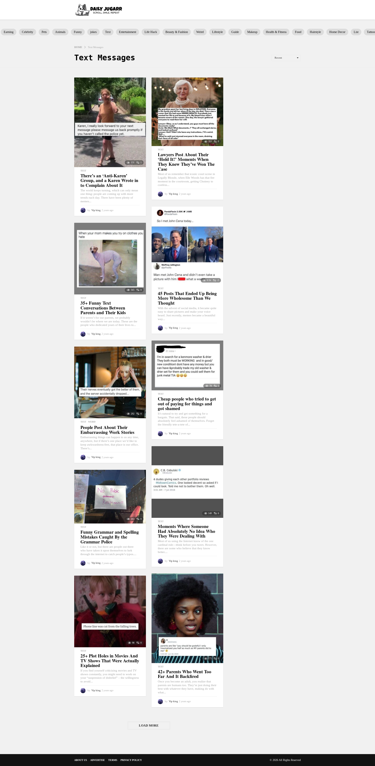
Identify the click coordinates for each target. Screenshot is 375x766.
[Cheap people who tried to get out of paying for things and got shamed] (187, 365)
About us (80, 760)
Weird (200, 32)
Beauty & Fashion (176, 32)
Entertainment (127, 32)
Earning (8, 32)
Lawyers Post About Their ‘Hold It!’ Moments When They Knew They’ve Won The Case (186, 161)
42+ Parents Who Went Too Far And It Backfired (184, 674)
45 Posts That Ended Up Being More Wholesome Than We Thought (187, 298)
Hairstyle (315, 32)
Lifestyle (217, 32)
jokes (93, 32)
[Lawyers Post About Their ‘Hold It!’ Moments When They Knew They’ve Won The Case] (187, 112)
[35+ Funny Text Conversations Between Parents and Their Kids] (110, 258)
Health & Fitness (276, 32)
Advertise (97, 760)
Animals (60, 32)
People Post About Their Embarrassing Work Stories (107, 429)
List (356, 32)
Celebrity (27, 32)
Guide (235, 32)
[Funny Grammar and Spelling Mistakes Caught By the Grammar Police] (110, 496)
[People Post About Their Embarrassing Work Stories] (110, 382)
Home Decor (337, 32)
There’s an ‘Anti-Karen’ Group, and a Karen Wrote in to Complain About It (109, 180)
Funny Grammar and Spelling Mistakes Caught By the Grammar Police (109, 537)
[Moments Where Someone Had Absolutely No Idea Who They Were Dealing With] (187, 482)
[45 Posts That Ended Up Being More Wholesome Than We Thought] (187, 246)
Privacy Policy (131, 760)
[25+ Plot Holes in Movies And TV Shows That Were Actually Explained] (110, 611)
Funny (78, 32)
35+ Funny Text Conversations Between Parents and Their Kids (103, 308)
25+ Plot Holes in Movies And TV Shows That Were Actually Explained (109, 660)
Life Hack (151, 32)
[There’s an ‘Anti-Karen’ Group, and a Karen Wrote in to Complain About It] (110, 122)
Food (298, 32)
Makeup (252, 32)
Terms (112, 760)
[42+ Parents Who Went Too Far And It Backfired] (187, 618)
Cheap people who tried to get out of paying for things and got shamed (187, 403)
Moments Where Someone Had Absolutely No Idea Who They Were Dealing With (186, 531)
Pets (44, 32)
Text (108, 32)
